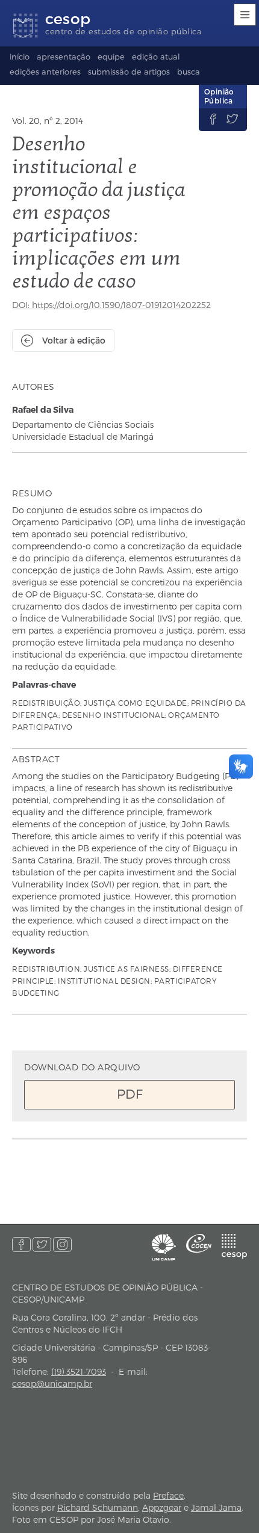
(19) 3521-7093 (78, 1371)
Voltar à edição (73, 340)
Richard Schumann (97, 1507)
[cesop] (234, 1246)
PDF (130, 1093)
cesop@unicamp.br (52, 1383)
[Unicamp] (164, 1247)
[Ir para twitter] (42, 1244)
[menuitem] (19, 58)
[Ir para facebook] (21, 1244)
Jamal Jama (216, 1507)
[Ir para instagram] (62, 1244)
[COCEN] (198, 1243)
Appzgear (161, 1507)
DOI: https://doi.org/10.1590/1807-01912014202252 (111, 305)
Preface (168, 1495)
